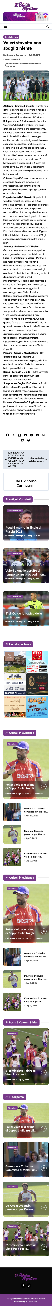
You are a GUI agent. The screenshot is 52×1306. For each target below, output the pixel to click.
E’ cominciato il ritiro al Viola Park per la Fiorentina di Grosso (35, 856)
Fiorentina (12, 744)
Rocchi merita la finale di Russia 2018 (23, 530)
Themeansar (32, 1301)
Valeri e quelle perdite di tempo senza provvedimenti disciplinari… (25, 574)
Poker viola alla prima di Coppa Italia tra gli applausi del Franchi (19, 788)
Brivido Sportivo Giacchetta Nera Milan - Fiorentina (24, 65)
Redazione (10, 793)
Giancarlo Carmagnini (26, 483)
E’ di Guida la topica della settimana (23, 615)
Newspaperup (19, 1301)
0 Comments (37, 793)
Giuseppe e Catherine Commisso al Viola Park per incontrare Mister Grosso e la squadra (20, 1171)
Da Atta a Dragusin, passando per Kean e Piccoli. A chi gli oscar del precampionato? (19, 1211)
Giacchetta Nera (11, 37)
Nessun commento (13, 59)
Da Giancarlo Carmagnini (14, 55)
